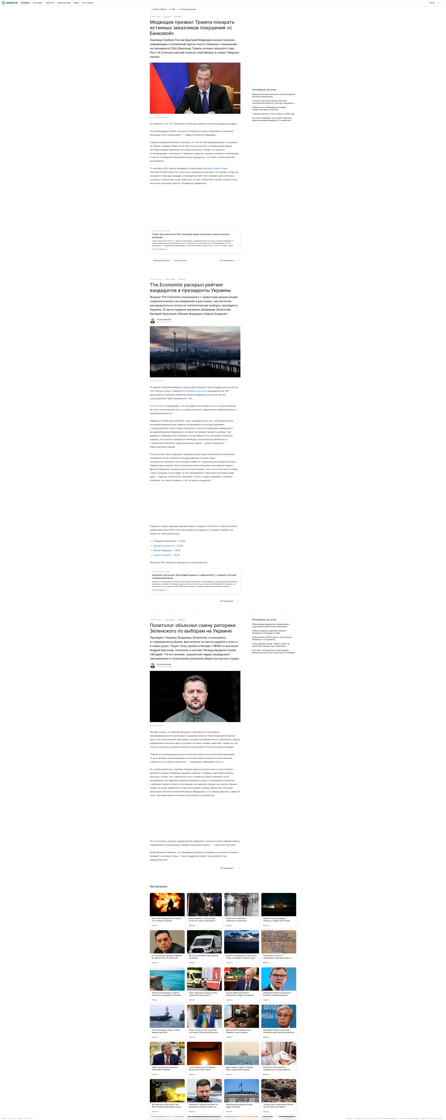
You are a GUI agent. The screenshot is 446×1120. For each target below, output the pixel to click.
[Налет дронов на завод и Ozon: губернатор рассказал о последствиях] (204, 984)
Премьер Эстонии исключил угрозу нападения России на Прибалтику (273, 95)
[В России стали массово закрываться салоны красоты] (278, 1059)
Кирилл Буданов (162, 555)
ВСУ (184, 391)
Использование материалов (409, 1118)
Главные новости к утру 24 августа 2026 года (273, 114)
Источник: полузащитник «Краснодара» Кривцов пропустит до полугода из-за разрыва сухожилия (274, 651)
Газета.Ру (167, 16)
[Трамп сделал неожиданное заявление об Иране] (167, 1059)
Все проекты (29, 1118)
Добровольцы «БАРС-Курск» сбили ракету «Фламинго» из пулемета (272, 638)
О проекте (349, 1118)
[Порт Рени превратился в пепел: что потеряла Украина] (167, 910)
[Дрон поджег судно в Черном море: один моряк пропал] (241, 1059)
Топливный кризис (188, 9)
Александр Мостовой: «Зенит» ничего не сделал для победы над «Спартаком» (271, 645)
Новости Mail (170, 279)
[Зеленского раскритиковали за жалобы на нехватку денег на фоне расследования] (204, 1096)
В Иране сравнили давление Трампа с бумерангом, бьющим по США (269, 631)
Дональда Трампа (211, 168)
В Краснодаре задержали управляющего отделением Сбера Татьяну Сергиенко (271, 625)
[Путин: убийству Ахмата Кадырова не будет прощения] (241, 984)
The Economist (157, 406)
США (171, 123)
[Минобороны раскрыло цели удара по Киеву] (241, 1096)
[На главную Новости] (11, 3)
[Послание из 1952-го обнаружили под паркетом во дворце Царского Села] (278, 947)
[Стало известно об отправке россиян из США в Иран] (204, 1059)
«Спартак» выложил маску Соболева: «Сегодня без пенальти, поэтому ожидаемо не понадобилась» (273, 102)
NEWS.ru (219, 762)
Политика (177, 16)
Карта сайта (438, 1118)
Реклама (20, 1118)
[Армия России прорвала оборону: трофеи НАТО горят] (278, 910)
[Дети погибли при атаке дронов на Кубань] (204, 947)
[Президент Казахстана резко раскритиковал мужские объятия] (278, 1022)
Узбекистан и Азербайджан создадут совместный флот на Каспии (269, 108)
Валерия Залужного (196, 391)
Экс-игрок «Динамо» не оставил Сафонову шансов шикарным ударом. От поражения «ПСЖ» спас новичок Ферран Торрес (272, 119)
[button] (195, 88)
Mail (3, 1118)
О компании (11, 1118)
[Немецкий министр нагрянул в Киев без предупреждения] (278, 984)
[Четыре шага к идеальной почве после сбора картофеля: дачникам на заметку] (278, 1096)
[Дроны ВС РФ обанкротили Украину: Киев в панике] (241, 1022)
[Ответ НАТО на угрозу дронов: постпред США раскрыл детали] (204, 1022)
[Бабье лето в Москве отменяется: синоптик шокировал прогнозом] (241, 910)
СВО (173, 9)
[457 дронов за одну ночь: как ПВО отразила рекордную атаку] (167, 1096)
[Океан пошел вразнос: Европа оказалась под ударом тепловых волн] (167, 984)
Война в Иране (160, 9)
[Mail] (3, 3)
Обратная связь (426, 1118)
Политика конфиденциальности (387, 1118)
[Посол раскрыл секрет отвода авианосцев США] (167, 1022)
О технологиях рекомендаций (365, 1118)
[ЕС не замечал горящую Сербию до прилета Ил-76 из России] (167, 947)
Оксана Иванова (164, 319)
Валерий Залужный (164, 545)
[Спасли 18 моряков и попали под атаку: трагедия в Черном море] (241, 947)
